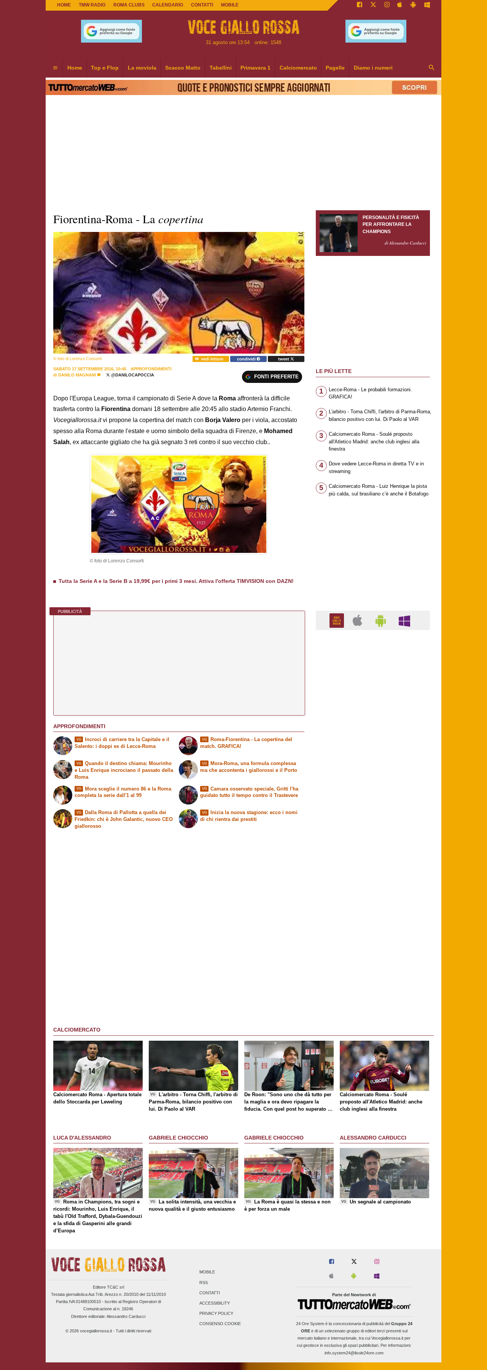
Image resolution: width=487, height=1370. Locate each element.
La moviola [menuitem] (142, 68)
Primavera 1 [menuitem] (255, 68)
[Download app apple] (400, 5)
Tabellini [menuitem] (221, 68)
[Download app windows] (427, 5)
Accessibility (214, 1303)
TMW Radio (92, 5)
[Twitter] (373, 5)
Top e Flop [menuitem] (105, 68)
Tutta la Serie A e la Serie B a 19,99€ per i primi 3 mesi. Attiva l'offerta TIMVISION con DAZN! (176, 581)
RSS (203, 1282)
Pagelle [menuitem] (335, 68)
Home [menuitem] (74, 68)
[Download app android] (413, 5)
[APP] (337, 620)
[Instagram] (387, 5)
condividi (247, 359)
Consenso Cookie (220, 1324)
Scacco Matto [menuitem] (183, 68)
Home (64, 5)
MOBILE (230, 5)
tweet (284, 359)
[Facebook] (359, 5)
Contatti (209, 1293)
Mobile (207, 1272)
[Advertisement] (373, 930)
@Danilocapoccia (132, 375)
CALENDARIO (167, 5)
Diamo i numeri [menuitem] (373, 68)
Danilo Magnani (77, 375)
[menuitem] (55, 68)
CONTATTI (202, 5)
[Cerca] (432, 68)
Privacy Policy (216, 1313)
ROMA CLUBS (129, 5)
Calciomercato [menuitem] (298, 68)
